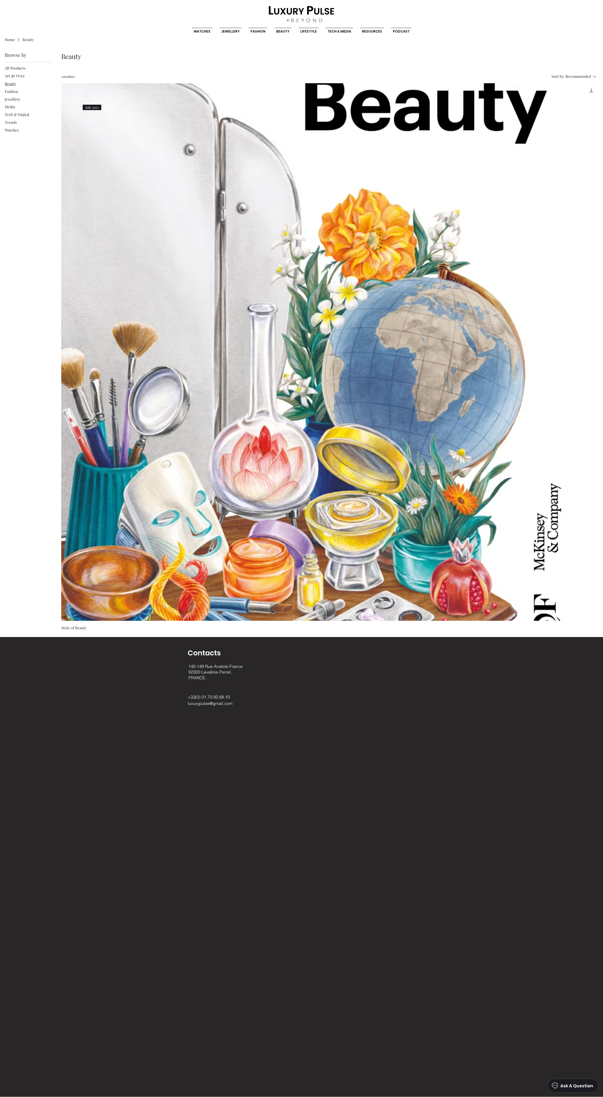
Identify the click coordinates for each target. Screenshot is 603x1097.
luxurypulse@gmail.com (210, 703)
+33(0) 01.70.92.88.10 (209, 697)
